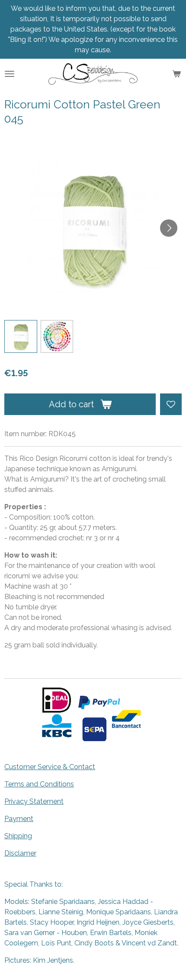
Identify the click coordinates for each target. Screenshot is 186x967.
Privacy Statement (34, 801)
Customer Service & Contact (49, 767)
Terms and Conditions (39, 784)
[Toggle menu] (9, 74)
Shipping (18, 836)
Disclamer (20, 853)
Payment (18, 819)
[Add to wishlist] (171, 404)
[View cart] (176, 74)
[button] (20, 336)
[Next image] (168, 228)
